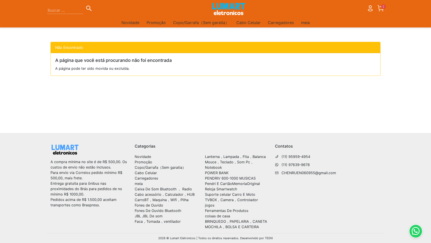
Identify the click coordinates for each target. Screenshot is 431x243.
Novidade (130, 22)
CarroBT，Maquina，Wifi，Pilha (162, 200)
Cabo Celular (248, 22)
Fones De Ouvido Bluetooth (158, 210)
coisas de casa (217, 216)
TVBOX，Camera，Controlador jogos (231, 202)
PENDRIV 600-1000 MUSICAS (230, 178)
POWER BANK (217, 173)
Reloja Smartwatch (221, 189)
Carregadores (281, 22)
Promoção (156, 22)
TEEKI (269, 238)
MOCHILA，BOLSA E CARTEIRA (232, 227)
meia (305, 22)
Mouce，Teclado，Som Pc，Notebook (229, 165)
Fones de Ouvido (149, 205)
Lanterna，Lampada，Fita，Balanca (235, 156)
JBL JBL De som (149, 216)
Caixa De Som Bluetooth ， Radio (163, 189)
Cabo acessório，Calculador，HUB (165, 194)
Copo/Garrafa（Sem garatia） (201, 22)
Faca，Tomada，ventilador (158, 221)
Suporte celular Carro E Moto (230, 194)
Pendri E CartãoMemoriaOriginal (232, 183)
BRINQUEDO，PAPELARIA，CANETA (236, 221)
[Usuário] (370, 9)
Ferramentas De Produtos (226, 210)
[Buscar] (89, 9)
